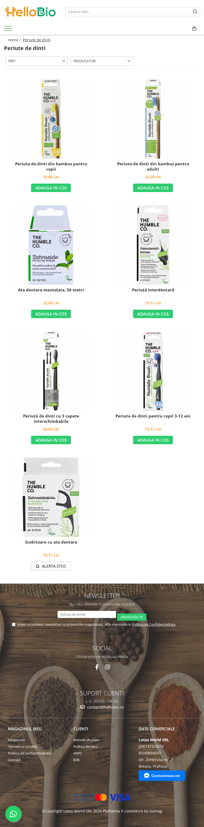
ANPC (77, 753)
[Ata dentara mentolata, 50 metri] (51, 245)
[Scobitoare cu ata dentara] (51, 497)
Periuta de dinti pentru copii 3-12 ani (153, 416)
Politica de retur (85, 746)
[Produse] (8, 30)
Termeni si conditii (22, 746)
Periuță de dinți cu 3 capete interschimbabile (51, 419)
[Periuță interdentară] (153, 245)
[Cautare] (195, 11)
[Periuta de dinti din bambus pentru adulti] (153, 119)
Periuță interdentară (153, 289)
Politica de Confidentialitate (154, 624)
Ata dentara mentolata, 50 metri (51, 289)
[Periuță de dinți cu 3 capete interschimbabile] (51, 371)
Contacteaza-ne (165, 775)
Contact (14, 759)
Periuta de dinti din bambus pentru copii (51, 166)
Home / (15, 39)
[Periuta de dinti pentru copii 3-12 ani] (153, 371)
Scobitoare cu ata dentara (51, 542)
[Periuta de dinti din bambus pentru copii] (51, 119)
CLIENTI (80, 728)
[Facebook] (96, 667)
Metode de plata (86, 739)
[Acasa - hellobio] (30, 11)
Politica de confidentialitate (29, 753)
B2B (76, 759)
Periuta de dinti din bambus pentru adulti (153, 166)
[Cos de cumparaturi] (194, 28)
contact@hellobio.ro (105, 707)
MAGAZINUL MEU (25, 728)
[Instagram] (107, 667)
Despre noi (16, 739)
